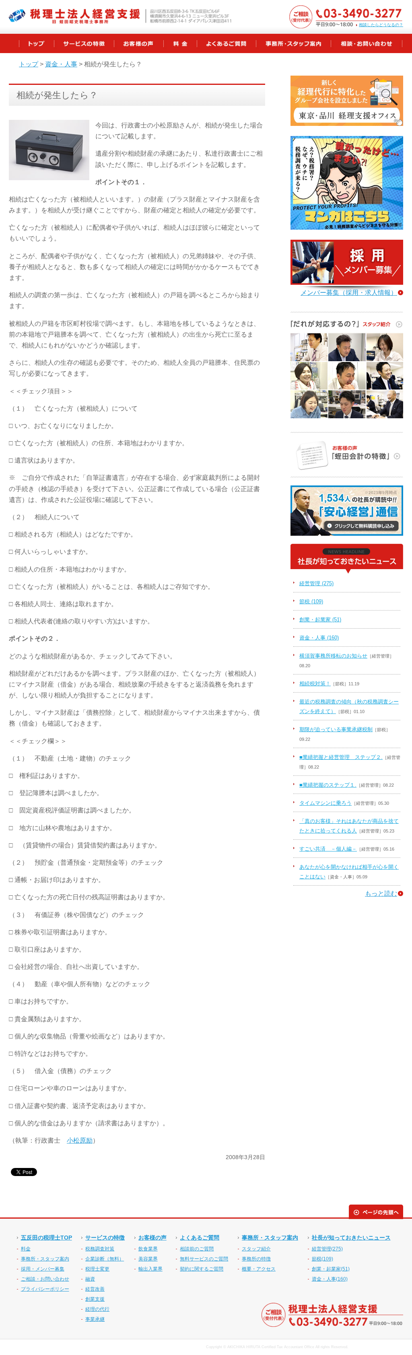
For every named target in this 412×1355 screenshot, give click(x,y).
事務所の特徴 (256, 1259)
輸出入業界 (150, 1269)
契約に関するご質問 (201, 1269)
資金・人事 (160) (319, 638)
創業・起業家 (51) (320, 620)
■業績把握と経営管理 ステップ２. (341, 757)
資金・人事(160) (330, 1279)
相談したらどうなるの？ (381, 25)
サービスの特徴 (105, 1237)
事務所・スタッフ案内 (45, 1259)
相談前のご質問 (197, 1249)
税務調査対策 (99, 1249)
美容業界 (148, 1259)
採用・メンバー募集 (42, 1269)
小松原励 (80, 1140)
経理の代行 (97, 1309)
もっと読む (381, 893)
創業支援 (95, 1299)
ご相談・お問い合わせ (45, 1279)
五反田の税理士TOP (46, 1237)
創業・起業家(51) (331, 1269)
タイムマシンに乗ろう (325, 803)
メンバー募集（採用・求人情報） (349, 292)
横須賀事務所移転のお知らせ (333, 656)
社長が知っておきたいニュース (351, 1237)
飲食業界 (148, 1249)
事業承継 (95, 1319)
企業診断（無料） (104, 1259)
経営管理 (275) (316, 583)
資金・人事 (61, 64)
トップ (28, 64)
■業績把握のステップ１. (327, 785)
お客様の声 (152, 1237)
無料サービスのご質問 (204, 1259)
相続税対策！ (315, 684)
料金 (26, 1249)
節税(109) (322, 1259)
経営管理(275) (327, 1249)
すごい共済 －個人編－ (328, 849)
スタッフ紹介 (256, 1249)
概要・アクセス (259, 1269)
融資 (90, 1279)
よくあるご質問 (199, 1237)
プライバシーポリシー (45, 1289)
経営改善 (95, 1289)
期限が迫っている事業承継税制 (336, 729)
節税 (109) (311, 601)
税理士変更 (97, 1269)
